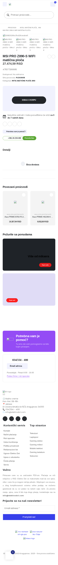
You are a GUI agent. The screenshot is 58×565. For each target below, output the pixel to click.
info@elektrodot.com (16, 412)
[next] (53, 56)
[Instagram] (14, 124)
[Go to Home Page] (3, 27)
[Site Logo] (17, 4)
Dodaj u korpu (29, 100)
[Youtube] (10, 124)
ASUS (8, 214)
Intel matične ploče (21, 81)
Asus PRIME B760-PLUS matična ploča (21, 217)
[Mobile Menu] (5, 4)
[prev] (49, 56)
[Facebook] (5, 124)
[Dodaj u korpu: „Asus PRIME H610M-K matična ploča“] (51, 195)
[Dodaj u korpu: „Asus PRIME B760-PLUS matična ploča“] (24, 195)
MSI (33, 81)
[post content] (15, 202)
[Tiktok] (19, 124)
